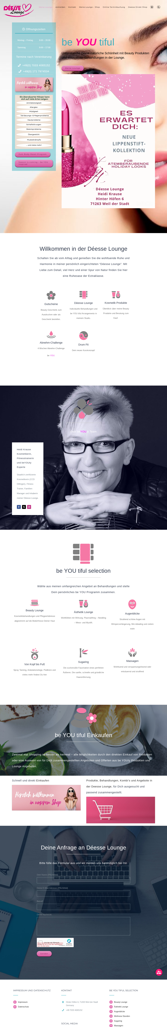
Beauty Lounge (120, 1002)
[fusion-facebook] (19, 507)
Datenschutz (23, 1007)
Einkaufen (42, 780)
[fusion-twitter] (24, 507)
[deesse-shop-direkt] (34, 78)
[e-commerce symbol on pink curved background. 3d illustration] (120, 798)
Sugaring (118, 1021)
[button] (158, 7)
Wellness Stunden (122, 1016)
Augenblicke (119, 1011)
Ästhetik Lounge (121, 1007)
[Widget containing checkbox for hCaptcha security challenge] (55, 942)
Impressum (23, 1002)
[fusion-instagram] (29, 507)
